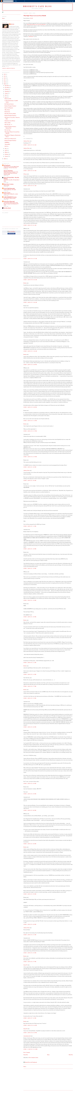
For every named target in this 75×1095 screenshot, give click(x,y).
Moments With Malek (8, 170)
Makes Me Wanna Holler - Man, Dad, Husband (11, 178)
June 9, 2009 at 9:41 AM (30, 185)
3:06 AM (31, 18)
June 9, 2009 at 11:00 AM (30, 302)
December (7, 85)
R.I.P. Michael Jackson (9, 104)
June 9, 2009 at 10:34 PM (30, 1025)
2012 (5, 78)
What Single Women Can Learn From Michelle (35, 15)
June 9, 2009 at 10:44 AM (30, 279)
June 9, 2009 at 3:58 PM (30, 894)
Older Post (71, 1054)
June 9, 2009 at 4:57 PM (30, 961)
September (7, 91)
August (6, 93)
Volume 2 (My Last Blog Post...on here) (11, 194)
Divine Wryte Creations (8, 184)
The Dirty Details (7, 208)
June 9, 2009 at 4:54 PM (30, 952)
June (6, 97)
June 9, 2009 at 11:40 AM (30, 351)
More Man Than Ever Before (10, 113)
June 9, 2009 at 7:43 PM (30, 1018)
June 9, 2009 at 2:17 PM (30, 686)
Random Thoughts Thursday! (10, 106)
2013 (5, 76)
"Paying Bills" (7, 144)
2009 (5, 83)
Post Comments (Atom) (33, 1057)
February (7, 154)
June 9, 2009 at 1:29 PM (30, 548)
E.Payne (25, 174)
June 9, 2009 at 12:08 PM (30, 364)
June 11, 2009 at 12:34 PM (30, 1049)
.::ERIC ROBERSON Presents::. (10, 197)
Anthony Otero (26, 141)
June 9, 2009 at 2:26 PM (30, 727)
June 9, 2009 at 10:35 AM (30, 258)
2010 (5, 82)
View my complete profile (8, 68)
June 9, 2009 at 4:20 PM (30, 924)
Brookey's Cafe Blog (37, 6)
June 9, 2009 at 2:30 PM (30, 793)
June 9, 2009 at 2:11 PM (30, 662)
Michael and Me (8, 98)
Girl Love (6, 146)
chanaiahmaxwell (27, 1036)
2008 (5, 158)
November (7, 87)
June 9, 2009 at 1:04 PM (30, 480)
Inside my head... (7, 192)
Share (25, 1066)
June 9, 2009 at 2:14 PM (30, 674)
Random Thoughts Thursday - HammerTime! (10, 127)
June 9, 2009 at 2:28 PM (30, 783)
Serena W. (25, 965)
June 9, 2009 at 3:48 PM (30, 843)
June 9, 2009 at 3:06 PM (30, 810)
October (6, 89)
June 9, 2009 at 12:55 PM (30, 456)
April (6, 150)
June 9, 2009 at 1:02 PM (30, 467)
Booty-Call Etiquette (9, 107)
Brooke (25, 283)
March (6, 152)
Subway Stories (6, 185)
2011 (5, 80)
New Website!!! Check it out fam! (10, 198)
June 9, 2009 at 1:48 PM (30, 616)
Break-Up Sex (7, 111)
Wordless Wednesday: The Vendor (10, 189)
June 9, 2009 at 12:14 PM (30, 420)
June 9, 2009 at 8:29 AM (30, 170)
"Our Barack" (31, 36)
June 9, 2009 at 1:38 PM (30, 568)
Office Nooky (7, 109)
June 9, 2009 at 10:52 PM (30, 1032)
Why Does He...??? (8, 124)
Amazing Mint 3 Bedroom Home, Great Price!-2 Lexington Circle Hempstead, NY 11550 (11, 204)
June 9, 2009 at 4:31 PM (30, 934)
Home (48, 1054)
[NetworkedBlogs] (11, 231)
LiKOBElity (7, 142)
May (6, 148)
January (6, 156)
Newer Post (26, 1054)
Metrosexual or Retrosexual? (10, 138)
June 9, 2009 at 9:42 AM (30, 225)
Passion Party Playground (9, 201)
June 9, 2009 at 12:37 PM (30, 431)
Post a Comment (27, 1052)
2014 (5, 74)
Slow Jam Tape (7, 130)
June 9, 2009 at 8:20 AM (30, 145)
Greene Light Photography (9, 188)
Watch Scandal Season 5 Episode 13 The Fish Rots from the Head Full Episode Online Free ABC (11, 173)
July (6, 95)
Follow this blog (11, 233)
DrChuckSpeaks (7, 165)
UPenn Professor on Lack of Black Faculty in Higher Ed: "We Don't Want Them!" (11, 167)
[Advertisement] (34, 1079)
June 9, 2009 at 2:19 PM (30, 698)
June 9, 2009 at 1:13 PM (30, 526)
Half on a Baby (8, 122)
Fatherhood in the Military (10, 120)
